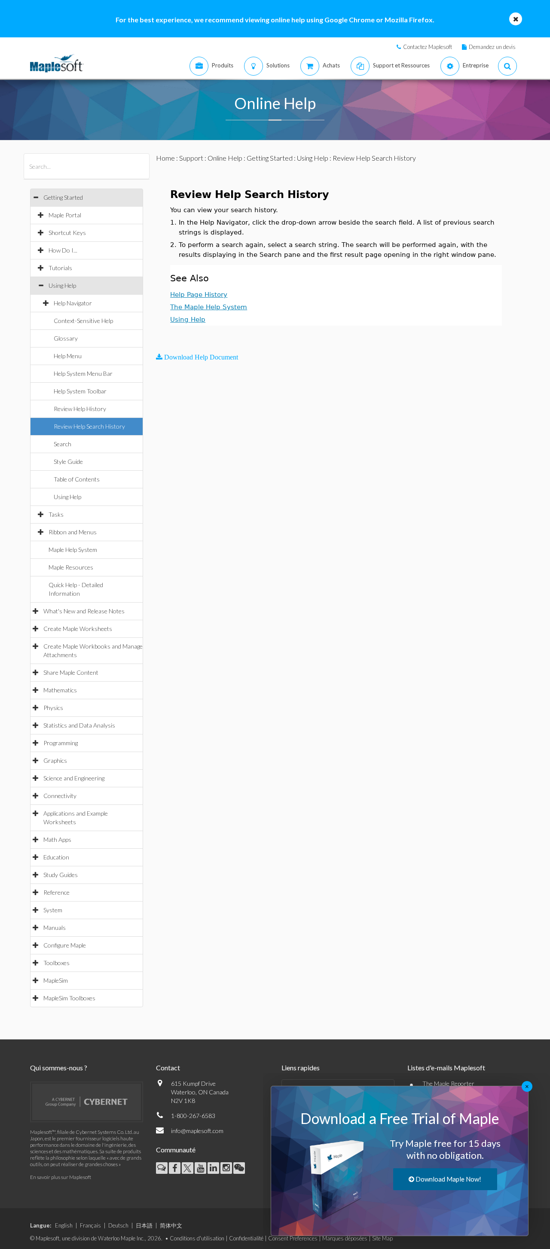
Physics (53, 707)
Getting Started (63, 197)
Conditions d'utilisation (197, 1238)
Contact (168, 1067)
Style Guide (68, 461)
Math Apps (57, 839)
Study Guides (60, 874)
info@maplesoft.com (197, 1130)
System (52, 910)
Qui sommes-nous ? (58, 1067)
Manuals (54, 927)
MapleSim (55, 980)
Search (62, 444)
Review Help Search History (89, 426)
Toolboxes (56, 962)
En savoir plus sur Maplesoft (60, 1177)
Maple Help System (73, 549)
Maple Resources (71, 567)
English (64, 1225)
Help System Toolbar (80, 391)
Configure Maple (64, 945)
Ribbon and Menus (73, 532)
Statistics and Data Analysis (79, 725)
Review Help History (80, 408)
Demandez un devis (492, 46)
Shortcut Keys (67, 232)
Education (56, 857)
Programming (60, 742)
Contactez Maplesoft (427, 46)
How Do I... (63, 250)
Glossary (66, 338)
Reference (56, 892)
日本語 (144, 1225)
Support (191, 158)
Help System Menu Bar (83, 373)
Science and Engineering (73, 778)
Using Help (62, 285)
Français (90, 1225)
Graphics (55, 760)
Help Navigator (73, 303)
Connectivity (59, 795)
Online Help (225, 158)
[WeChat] (239, 1168)
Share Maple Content (70, 672)
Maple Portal (65, 215)
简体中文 (171, 1225)
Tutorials (60, 267)
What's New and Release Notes (84, 611)
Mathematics (60, 690)
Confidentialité (246, 1238)
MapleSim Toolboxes (69, 998)
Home (165, 158)
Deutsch (118, 1225)
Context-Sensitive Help (83, 320)
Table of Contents (77, 479)
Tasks (56, 514)
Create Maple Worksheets (77, 628)
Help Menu (68, 355)
